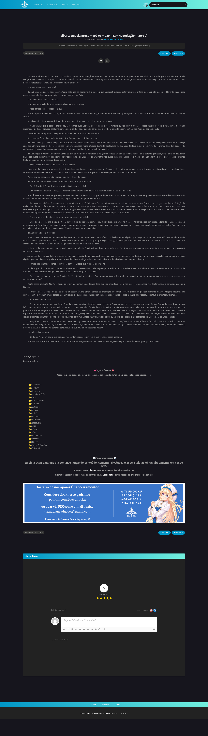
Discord (92, 470)
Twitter (117, 705)
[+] (103, 629)
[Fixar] (76, 629)
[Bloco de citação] (88, 629)
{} (99, 629)
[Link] (96, 629)
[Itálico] (68, 629)
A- (107, 61)
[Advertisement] (104, 24)
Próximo (178, 53)
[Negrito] (64, 629)
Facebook (105, 705)
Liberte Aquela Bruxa (113, 39)
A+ (101, 61)
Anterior (165, 53)
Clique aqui (108, 475)
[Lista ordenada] (80, 629)
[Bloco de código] (92, 629)
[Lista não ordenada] (84, 629)
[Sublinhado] (72, 629)
